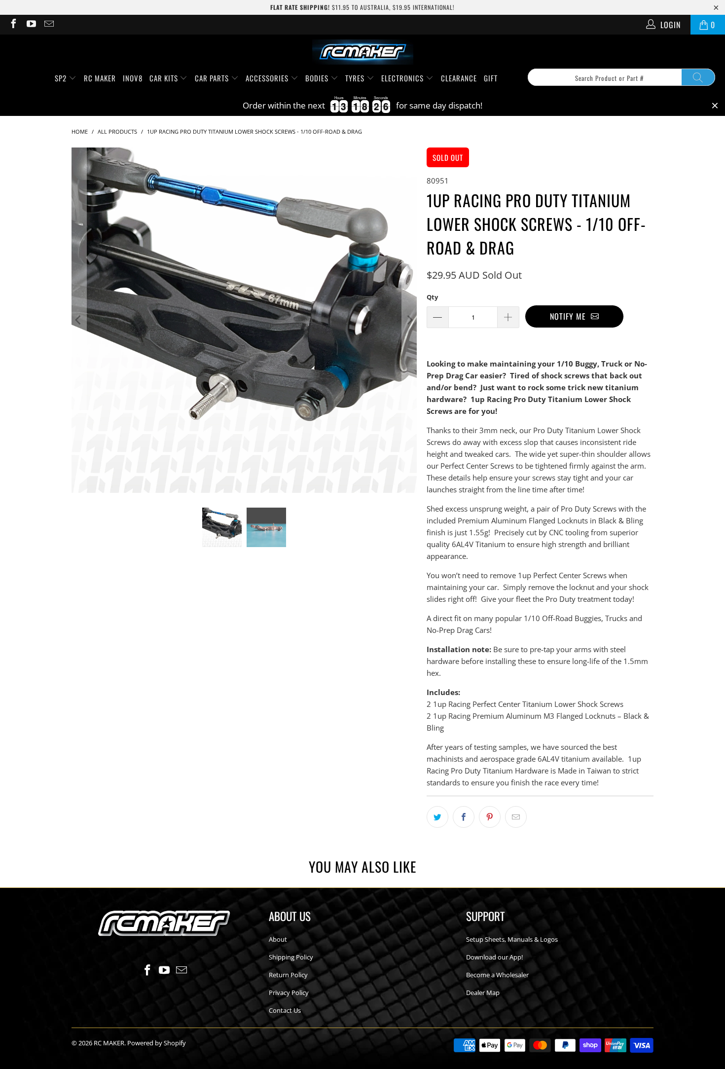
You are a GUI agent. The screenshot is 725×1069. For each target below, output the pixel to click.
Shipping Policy (291, 957)
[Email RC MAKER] (48, 24)
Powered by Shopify (156, 1042)
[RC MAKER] (362, 52)
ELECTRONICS (403, 78)
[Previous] (79, 320)
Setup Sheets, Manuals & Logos (512, 939)
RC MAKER (100, 78)
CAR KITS (164, 78)
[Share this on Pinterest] (490, 817)
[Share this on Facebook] (463, 817)
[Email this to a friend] (516, 817)
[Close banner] (715, 106)
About (278, 939)
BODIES (317, 78)
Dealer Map (483, 992)
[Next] (409, 320)
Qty (432, 297)
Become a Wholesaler (497, 974)
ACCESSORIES (268, 78)
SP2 (62, 78)
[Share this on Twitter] (437, 817)
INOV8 (133, 78)
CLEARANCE (459, 78)
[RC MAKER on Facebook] (12, 24)
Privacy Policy (289, 992)
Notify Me (570, 316)
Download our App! (494, 957)
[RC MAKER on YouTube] (30, 24)
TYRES (355, 78)
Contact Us (285, 1010)
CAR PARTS (213, 78)
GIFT (491, 78)
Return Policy (288, 974)
